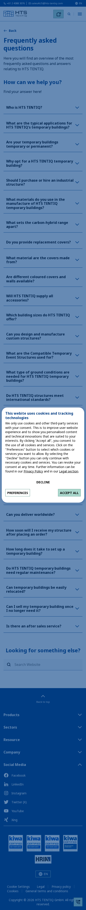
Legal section (68, 471)
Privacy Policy (33, 471)
